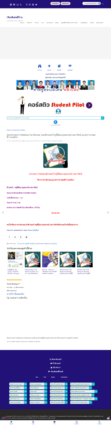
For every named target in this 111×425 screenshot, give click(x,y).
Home (9, 130)
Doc (37, 377)
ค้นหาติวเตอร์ (99, 22)
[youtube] (14, 4)
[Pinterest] (33, 4)
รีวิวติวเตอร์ (56, 363)
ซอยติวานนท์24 (30, 243)
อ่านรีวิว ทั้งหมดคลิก (15, 294)
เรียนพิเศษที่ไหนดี (56, 371)
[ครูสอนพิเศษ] (55, 93)
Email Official (80, 416)
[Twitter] (36, 4)
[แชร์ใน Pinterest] (20, 237)
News (53, 377)
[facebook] (26, 4)
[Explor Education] (39, 66)
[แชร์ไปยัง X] (15, 237)
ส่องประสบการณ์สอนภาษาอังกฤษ (23, 130)
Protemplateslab (61, 416)
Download (64, 377)
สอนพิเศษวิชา (84, 22)
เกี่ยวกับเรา (29, 22)
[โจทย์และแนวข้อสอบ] (108, 418)
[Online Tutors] (70, 66)
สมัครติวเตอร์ (65, 3)
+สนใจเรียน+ (55, 3)
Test (44, 377)
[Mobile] (21, 4)
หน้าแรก (22, 22)
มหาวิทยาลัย (49, 22)
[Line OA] (17, 4)
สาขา (42, 22)
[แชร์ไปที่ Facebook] (9, 237)
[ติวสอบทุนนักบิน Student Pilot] (55, 114)
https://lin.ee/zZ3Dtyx (31, 230)
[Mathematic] (49, 66)
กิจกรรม (37, 22)
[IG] (30, 4)
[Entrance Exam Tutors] (59, 66)
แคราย (22, 243)
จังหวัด (56, 22)
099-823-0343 (71, 416)
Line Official (89, 416)
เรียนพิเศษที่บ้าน (15, 17)
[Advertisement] (55, 43)
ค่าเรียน (92, 22)
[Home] (11, 4)
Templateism (52, 416)
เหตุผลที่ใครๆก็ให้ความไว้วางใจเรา (69, 22)
